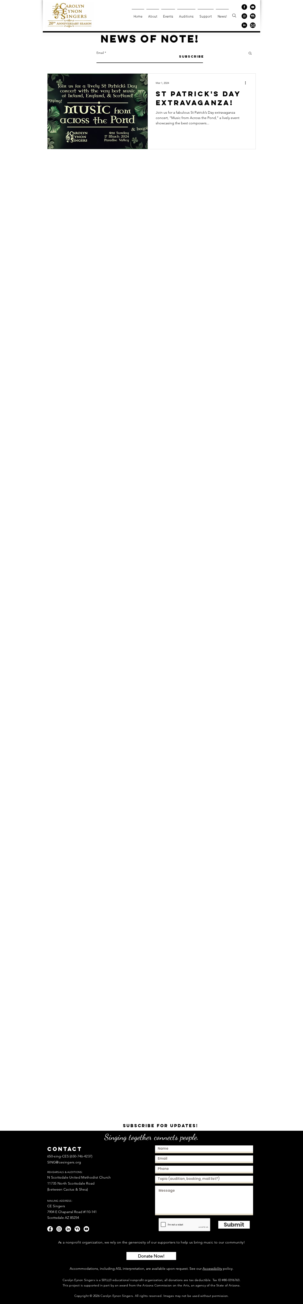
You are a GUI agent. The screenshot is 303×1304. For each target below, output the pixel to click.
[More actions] (247, 82)
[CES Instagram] (244, 16)
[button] (250, 53)
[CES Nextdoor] (253, 16)
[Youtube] (86, 1229)
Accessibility (212, 1268)
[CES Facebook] (244, 7)
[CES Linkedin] (244, 25)
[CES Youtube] (253, 7)
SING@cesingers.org (64, 1162)
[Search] (234, 15)
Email (100, 52)
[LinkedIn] (68, 1229)
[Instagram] (59, 1229)
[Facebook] (50, 1229)
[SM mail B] (253, 25)
